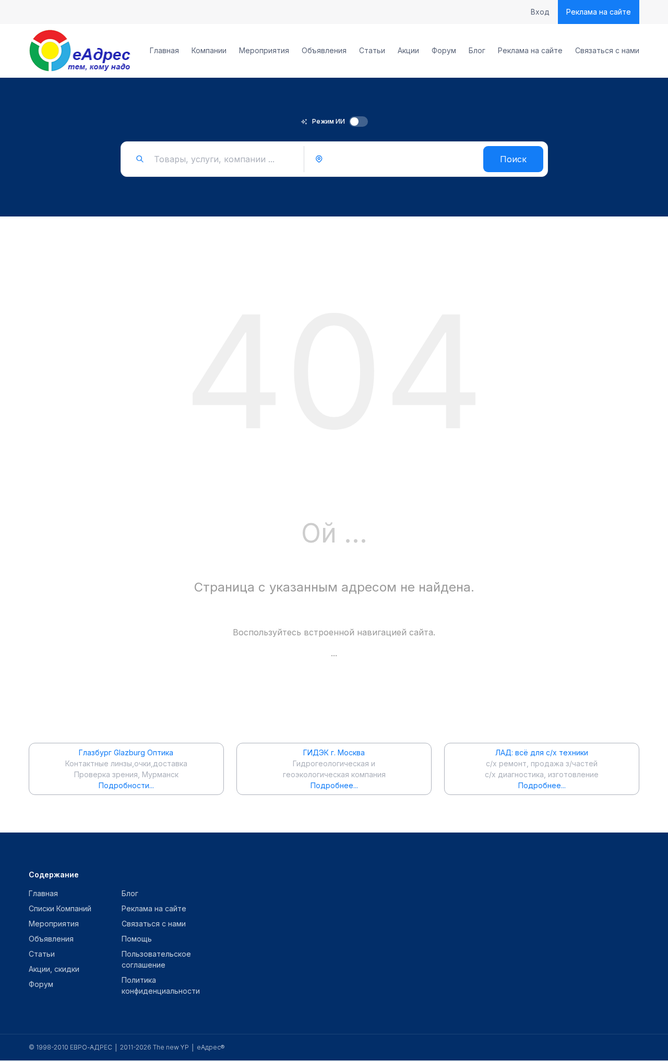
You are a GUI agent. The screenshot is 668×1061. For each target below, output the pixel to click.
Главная (164, 50)
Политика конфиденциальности (161, 985)
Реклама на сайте (598, 11)
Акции (408, 50)
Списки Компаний (60, 908)
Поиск (513, 159)
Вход (540, 12)
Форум (444, 50)
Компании (209, 50)
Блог (477, 50)
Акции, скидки (54, 968)
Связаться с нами (607, 50)
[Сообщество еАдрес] (81, 50)
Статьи (372, 50)
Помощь (137, 938)
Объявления (324, 50)
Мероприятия (264, 50)
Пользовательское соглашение (156, 959)
